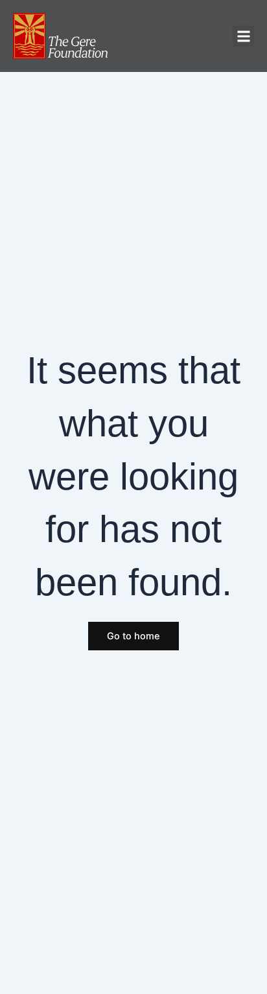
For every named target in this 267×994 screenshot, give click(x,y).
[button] (243, 36)
